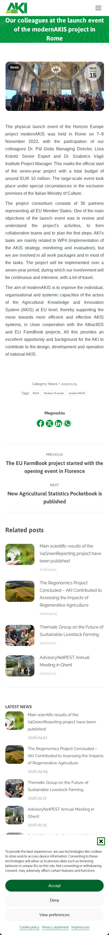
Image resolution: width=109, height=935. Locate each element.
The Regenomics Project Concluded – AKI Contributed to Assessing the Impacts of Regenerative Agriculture (71, 594)
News (14, 67)
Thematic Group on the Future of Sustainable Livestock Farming (71, 631)
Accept (54, 885)
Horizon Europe (54, 393)
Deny (54, 900)
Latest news (18, 706)
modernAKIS (77, 393)
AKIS (36, 393)
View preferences (54, 915)
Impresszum (80, 927)
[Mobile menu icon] (98, 8)
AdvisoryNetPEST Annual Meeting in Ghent (64, 661)
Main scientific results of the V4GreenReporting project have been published (70, 553)
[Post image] (19, 554)
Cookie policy (29, 927)
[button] (101, 841)
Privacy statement (55, 927)
